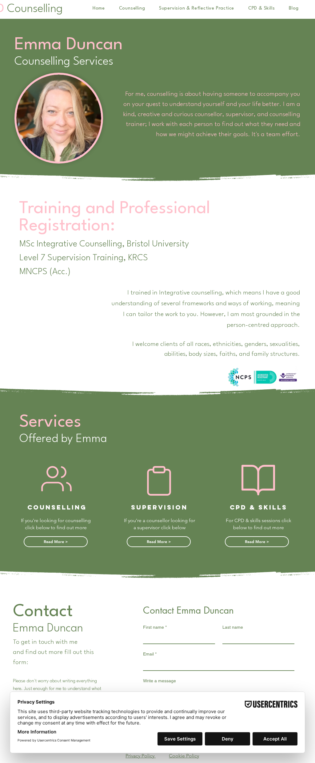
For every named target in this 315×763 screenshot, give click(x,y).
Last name (232, 627)
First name (155, 627)
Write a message (159, 680)
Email (150, 653)
